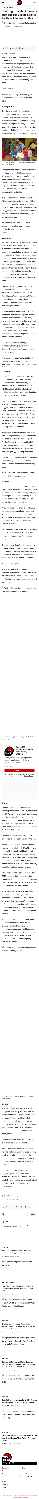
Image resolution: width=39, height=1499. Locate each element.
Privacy (20, 1497)
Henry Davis (7, 1443)
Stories (5, 7)
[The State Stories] (19, 2)
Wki (13, 1199)
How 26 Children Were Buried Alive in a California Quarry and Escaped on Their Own (18, 1288)
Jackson (6, 1256)
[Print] (19, 48)
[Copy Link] (16, 48)
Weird (11, 7)
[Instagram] (9, 1463)
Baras (5, 53)
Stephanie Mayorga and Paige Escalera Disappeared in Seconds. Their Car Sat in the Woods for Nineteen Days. (18, 1364)
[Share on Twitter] (10, 48)
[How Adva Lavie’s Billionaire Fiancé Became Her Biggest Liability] (19, 1235)
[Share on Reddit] (21, 1207)
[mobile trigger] (3, 2)
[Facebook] (3, 1463)
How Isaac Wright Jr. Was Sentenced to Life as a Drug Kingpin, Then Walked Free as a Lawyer (19, 1438)
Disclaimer (25, 1497)
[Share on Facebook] (7, 48)
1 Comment (32, 1214)
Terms (15, 1497)
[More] (22, 48)
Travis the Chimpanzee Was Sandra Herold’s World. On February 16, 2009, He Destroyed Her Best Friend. (18, 1326)
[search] (29, 2)
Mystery (12, 1283)
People (17, 1199)
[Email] (13, 48)
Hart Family (14, 1196)
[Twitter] (6, 1463)
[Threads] (13, 1463)
